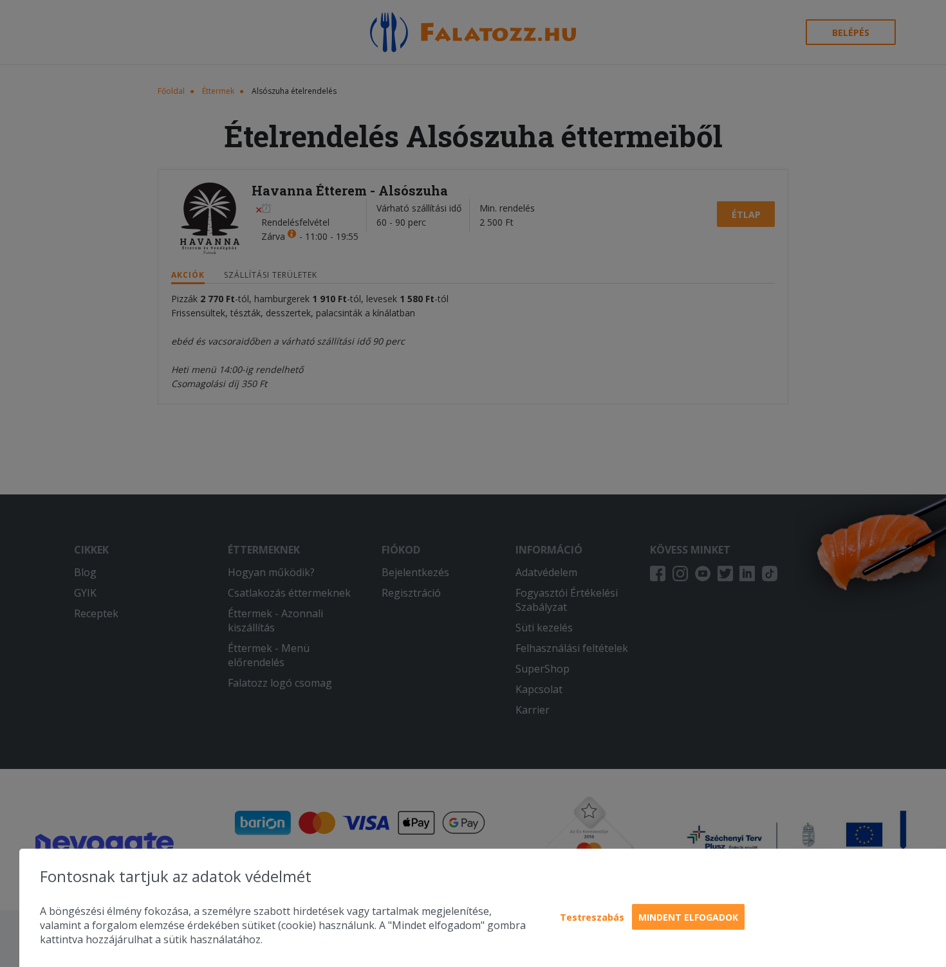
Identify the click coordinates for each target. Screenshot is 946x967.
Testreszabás (592, 917)
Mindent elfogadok (688, 917)
